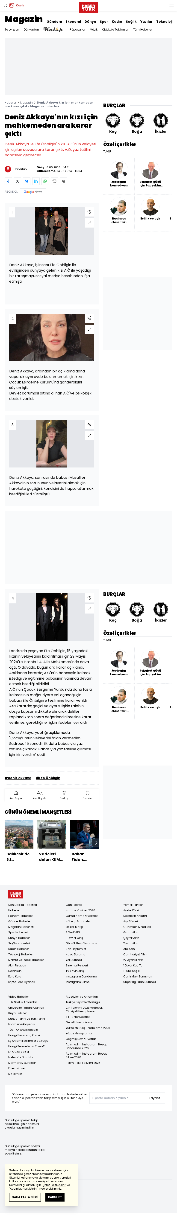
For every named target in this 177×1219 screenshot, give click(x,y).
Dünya (90, 21)
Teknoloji (164, 21)
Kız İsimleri (15, 1074)
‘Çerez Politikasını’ (54, 1185)
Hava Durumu (75, 954)
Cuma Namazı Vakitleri (82, 916)
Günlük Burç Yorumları (81, 943)
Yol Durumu (74, 960)
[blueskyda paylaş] (26, 181)
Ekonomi (73, 21)
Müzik (93, 29)
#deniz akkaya (18, 778)
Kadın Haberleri (19, 949)
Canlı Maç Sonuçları (137, 976)
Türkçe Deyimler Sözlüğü (83, 1002)
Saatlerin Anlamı (135, 916)
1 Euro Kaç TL (132, 971)
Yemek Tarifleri (133, 905)
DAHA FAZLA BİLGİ (25, 1197)
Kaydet (154, 1098)
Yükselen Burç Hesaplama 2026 (88, 1028)
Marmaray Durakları (22, 1063)
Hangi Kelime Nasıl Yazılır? (26, 1046)
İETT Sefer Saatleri (78, 1017)
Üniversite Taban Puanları (26, 1008)
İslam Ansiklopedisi (21, 1024)
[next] (96, 843)
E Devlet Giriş (74, 938)
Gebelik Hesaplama (79, 1022)
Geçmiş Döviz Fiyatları (81, 1039)
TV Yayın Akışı (75, 971)
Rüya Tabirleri (17, 1013)
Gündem (54, 21)
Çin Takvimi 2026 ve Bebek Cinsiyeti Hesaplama (84, 1009)
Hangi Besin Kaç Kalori (24, 1035)
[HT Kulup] (54, 29)
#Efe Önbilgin (48, 778)
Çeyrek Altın (131, 938)
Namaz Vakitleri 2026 (80, 910)
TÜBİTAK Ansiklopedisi (23, 1030)
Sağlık (131, 21)
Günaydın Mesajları (137, 927)
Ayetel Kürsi (131, 910)
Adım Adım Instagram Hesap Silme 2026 (86, 1055)
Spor (104, 21)
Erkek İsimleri (17, 1068)
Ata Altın (129, 949)
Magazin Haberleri (21, 927)
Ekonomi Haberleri (20, 916)
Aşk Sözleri (130, 921)
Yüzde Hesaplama (79, 1033)
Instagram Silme (77, 982)
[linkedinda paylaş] (36, 181)
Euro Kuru (14, 976)
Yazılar (146, 21)
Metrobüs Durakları (21, 1057)
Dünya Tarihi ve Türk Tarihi (26, 1019)
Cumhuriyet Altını (135, 954)
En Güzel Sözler (18, 1052)
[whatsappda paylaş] (45, 181)
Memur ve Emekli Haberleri (26, 960)
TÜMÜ (107, 151)
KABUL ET (55, 1197)
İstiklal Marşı (74, 927)
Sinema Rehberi (77, 965)
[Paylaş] (89, 212)
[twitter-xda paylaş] (17, 181)
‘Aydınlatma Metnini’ (23, 1189)
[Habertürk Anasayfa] (88, 6)
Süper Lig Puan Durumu (139, 982)
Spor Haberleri (18, 932)
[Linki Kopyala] (63, 181)
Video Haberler (18, 997)
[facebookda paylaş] (8, 181)
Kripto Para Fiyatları (21, 982)
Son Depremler (76, 949)
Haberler (10, 102)
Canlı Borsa (74, 905)
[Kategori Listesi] (171, 5)
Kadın (117, 21)
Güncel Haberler (19, 921)
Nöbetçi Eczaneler (78, 921)
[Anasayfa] (15, 894)
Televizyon (12, 29)
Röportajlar (77, 29)
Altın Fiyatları (17, 965)
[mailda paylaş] (54, 181)
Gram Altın (130, 932)
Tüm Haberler (142, 29)
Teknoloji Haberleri (20, 954)
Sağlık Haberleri (19, 943)
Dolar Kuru (15, 971)
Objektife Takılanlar (115, 29)
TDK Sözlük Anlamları (23, 1002)
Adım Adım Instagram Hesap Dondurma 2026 (86, 1046)
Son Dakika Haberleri (22, 905)
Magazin (24, 19)
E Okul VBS (73, 932)
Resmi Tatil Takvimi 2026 (83, 1063)
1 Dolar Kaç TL (132, 965)
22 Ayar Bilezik (133, 960)
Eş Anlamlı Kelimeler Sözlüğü (28, 1041)
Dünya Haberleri (19, 938)
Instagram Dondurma (81, 976)
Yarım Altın (130, 943)
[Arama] (5, 5)
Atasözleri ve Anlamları (82, 997)
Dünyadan (31, 29)
